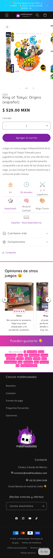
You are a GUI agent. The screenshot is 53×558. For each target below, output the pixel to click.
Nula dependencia (32, 222)
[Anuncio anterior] (6, 5)
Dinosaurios (34, 355)
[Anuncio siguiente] (47, 5)
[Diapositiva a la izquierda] (19, 88)
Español (15, 222)
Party (36, 362)
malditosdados (23, 538)
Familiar (37, 358)
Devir (5, 94)
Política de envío (28, 553)
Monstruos (28, 362)
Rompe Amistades (28, 365)
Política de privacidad (17, 548)
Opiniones (11, 415)
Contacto (11, 393)
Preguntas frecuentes (17, 407)
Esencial (20, 358)
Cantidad (7, 118)
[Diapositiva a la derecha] (33, 88)
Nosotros (11, 385)
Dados (20, 355)
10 (25, 351)
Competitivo (10, 355)
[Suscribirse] (43, 506)
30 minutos (26, 192)
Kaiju (20, 362)
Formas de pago (14, 400)
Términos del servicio (39, 548)
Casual (41, 351)
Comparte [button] (10, 252)
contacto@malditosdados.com (30, 473)
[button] (7, 15)
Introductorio (10, 362)
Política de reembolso (31, 542)
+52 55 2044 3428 (38, 480)
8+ (10, 192)
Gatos (44, 358)
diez (26, 355)
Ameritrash (10, 208)
